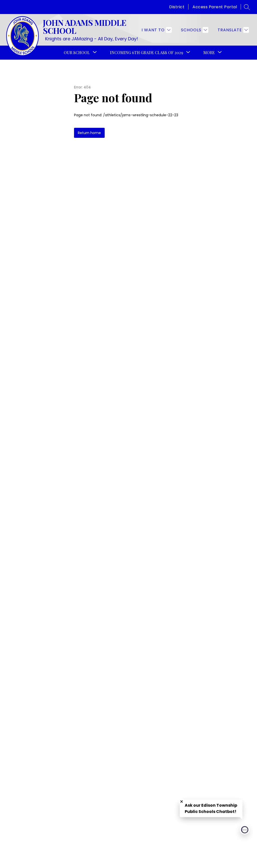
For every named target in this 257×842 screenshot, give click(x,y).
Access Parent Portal (214, 7)
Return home (89, 132)
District (176, 7)
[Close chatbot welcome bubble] (181, 801)
